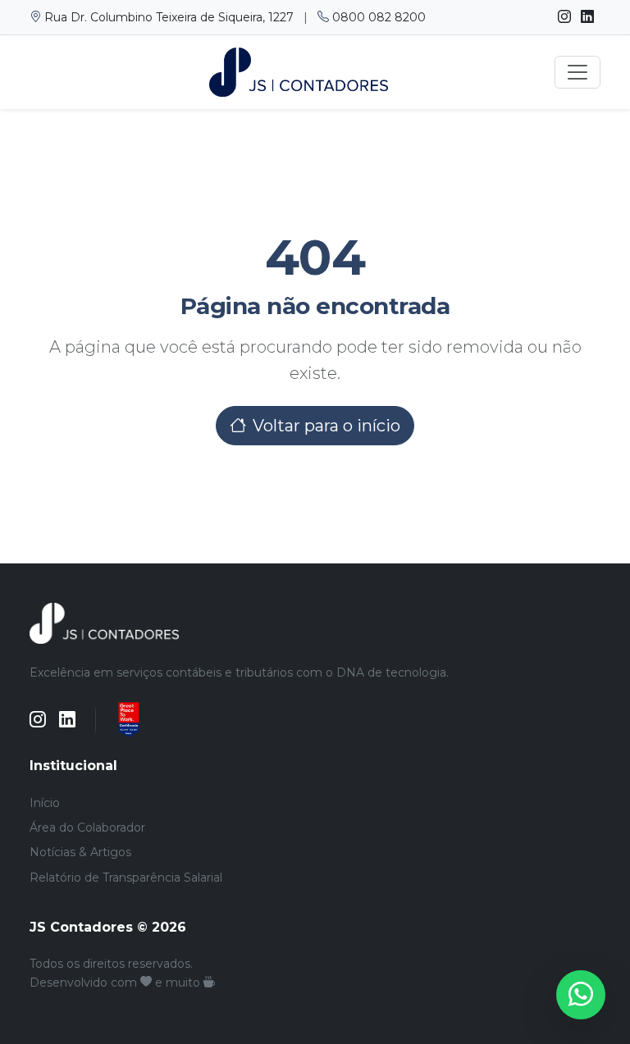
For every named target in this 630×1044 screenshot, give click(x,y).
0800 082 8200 (377, 17)
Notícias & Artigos (80, 852)
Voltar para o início (326, 425)
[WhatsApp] (580, 994)
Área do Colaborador (87, 827)
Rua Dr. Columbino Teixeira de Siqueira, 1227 (169, 17)
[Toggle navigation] (577, 72)
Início (45, 803)
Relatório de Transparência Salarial (126, 877)
